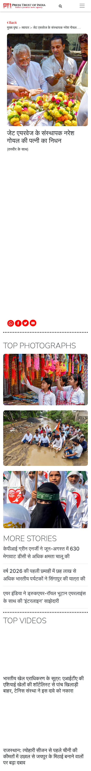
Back (13, 22)
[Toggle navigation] (82, 6)
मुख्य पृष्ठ (12, 27)
